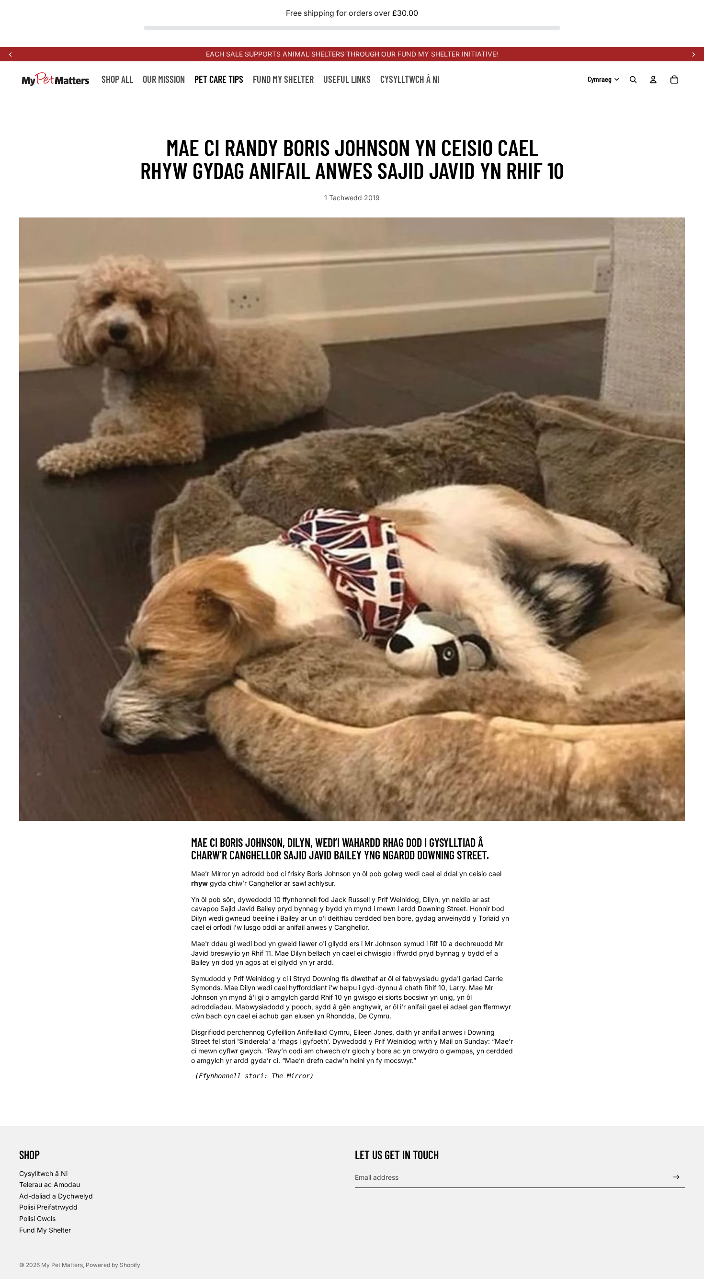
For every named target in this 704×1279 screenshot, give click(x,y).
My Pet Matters (62, 1264)
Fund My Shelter (45, 1230)
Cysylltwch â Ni (43, 1173)
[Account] (653, 79)
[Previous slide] (10, 54)
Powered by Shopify (113, 1264)
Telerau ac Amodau (49, 1184)
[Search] (633, 79)
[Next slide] (693, 54)
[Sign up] (676, 1177)
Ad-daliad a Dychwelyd (56, 1196)
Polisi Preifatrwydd (48, 1207)
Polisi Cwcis (37, 1218)
